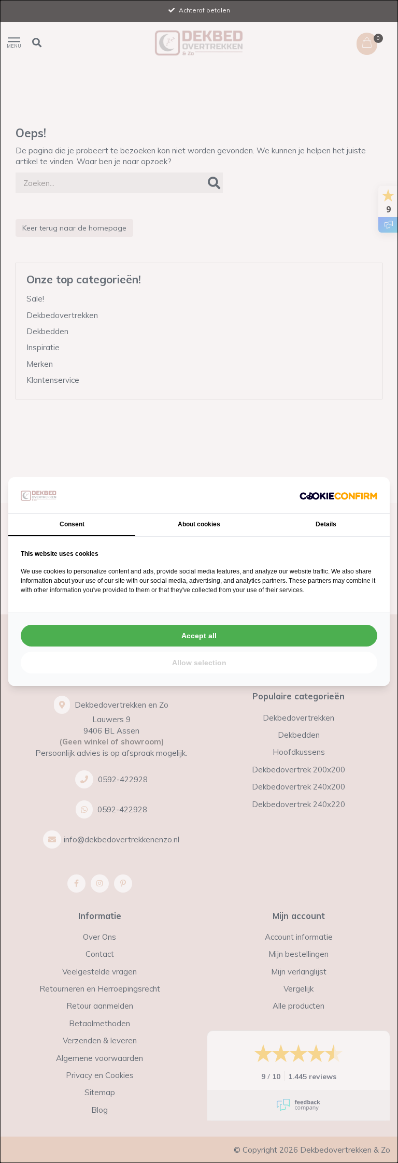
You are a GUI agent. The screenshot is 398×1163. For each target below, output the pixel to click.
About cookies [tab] (199, 524)
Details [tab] (326, 524)
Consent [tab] (72, 524)
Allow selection (199, 662)
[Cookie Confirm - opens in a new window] (338, 495)
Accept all (199, 635)
